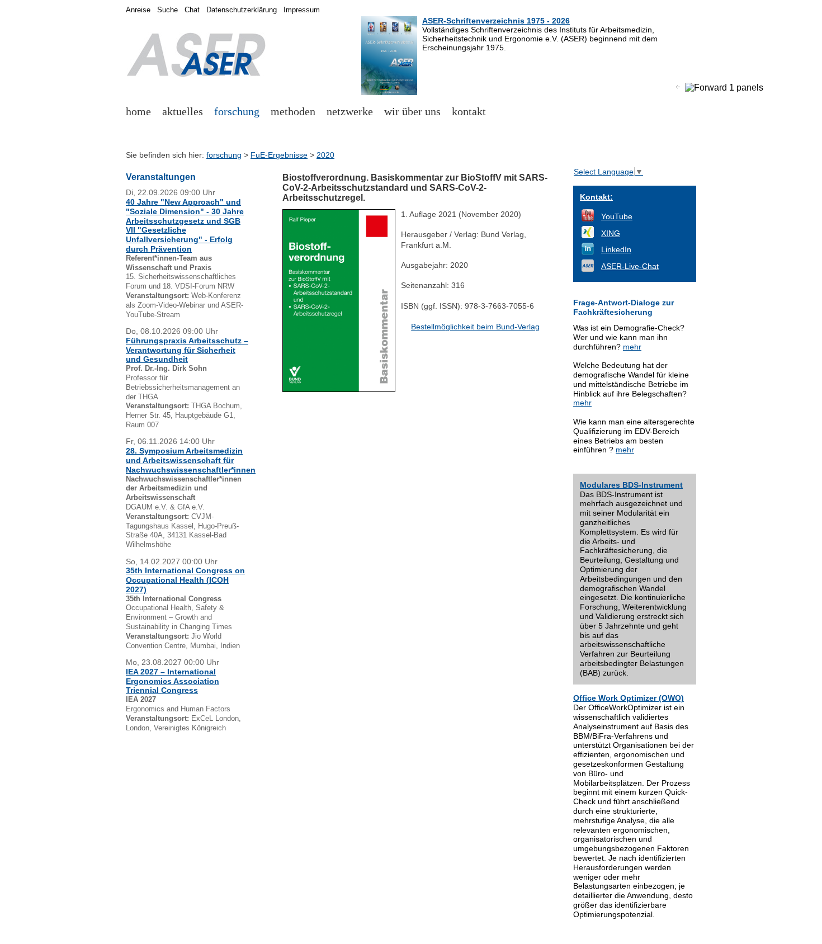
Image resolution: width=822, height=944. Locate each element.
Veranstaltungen (161, 177)
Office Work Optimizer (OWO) (628, 697)
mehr (632, 346)
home (138, 111)
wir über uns (412, 111)
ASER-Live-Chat (630, 266)
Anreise (138, 10)
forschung (236, 111)
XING (610, 233)
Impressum (302, 10)
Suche (167, 10)
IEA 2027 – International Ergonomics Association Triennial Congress (172, 681)
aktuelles (182, 111)
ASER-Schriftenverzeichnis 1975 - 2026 (496, 20)
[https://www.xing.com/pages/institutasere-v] (588, 235)
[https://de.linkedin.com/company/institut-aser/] (588, 252)
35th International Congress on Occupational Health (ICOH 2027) (185, 580)
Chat (192, 10)
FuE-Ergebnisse (279, 154)
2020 (325, 154)
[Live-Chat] (588, 269)
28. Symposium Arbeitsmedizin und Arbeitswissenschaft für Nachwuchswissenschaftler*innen (191, 460)
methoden (293, 111)
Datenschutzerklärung (241, 10)
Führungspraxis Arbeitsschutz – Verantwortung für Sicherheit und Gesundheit (187, 350)
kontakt (469, 111)
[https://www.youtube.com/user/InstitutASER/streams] (588, 218)
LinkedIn (616, 249)
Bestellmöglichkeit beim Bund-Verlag (475, 326)
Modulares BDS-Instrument (631, 484)
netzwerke (350, 111)
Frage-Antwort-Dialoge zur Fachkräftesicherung (623, 307)
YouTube (616, 216)
